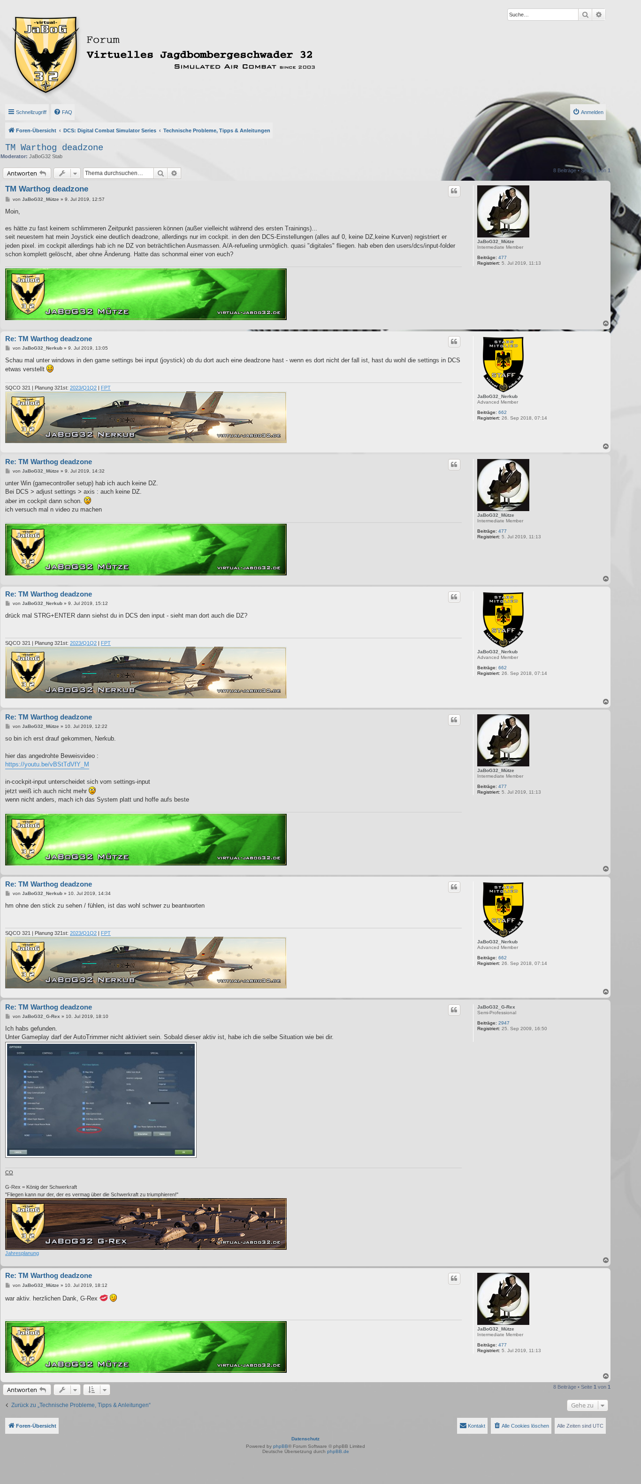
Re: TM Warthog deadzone (48, 339)
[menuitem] (62, 112)
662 (502, 412)
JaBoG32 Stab (45, 156)
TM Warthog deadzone (54, 148)
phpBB (280, 1446)
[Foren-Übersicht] (205, 53)
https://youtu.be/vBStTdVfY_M (47, 764)
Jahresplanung (22, 1253)
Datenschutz (305, 1438)
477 (502, 257)
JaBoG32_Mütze (495, 241)
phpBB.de (338, 1451)
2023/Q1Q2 (83, 387)
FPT (106, 387)
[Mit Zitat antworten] (454, 191)
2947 (504, 1022)
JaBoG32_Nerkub (497, 396)
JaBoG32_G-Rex (496, 1007)
